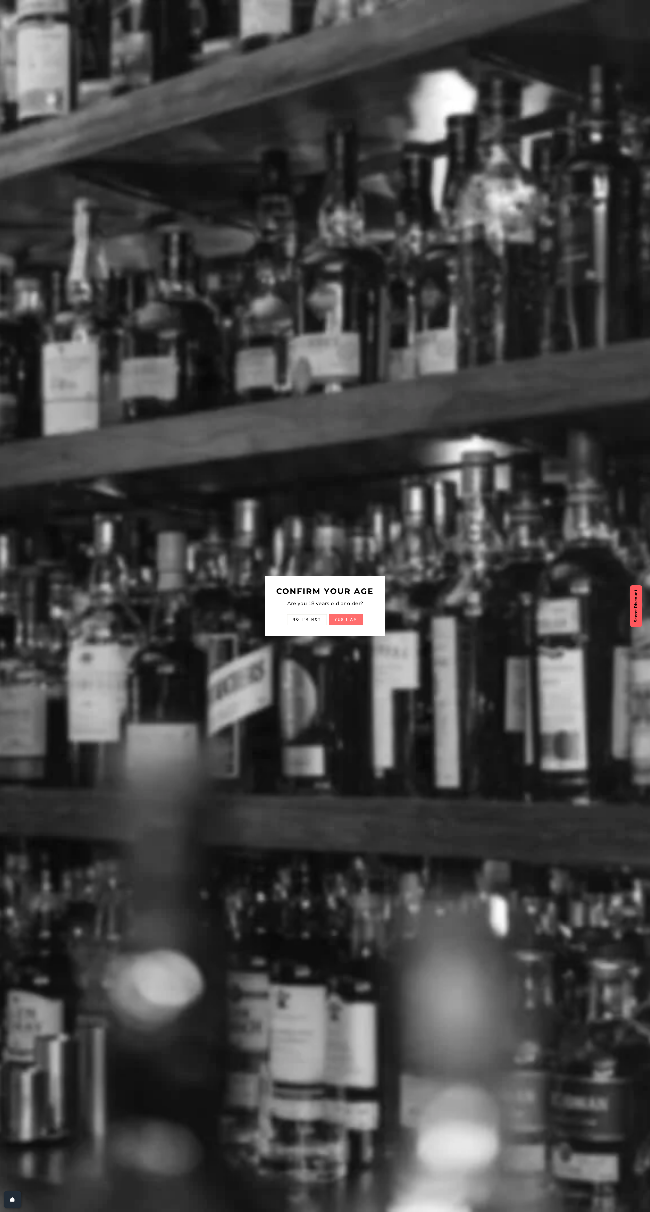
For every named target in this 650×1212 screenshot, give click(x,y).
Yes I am (346, 619)
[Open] (12, 1199)
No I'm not (306, 619)
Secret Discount (636, 606)
